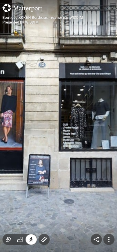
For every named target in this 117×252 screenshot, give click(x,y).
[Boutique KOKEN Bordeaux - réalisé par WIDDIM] (58, 126)
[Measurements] (44, 239)
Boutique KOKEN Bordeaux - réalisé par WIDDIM (42, 18)
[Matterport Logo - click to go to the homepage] (22, 7)
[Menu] (109, 239)
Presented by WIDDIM (20, 22)
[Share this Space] (96, 239)
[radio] (8, 239)
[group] (19, 239)
